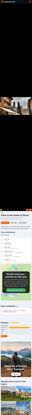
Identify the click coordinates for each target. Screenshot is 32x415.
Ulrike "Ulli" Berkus (6, 209)
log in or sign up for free (12, 217)
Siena (10, 260)
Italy (2, 213)
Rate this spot (4, 336)
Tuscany (6, 260)
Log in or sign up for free (15, 290)
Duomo (14, 260)
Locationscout (8, 1)
